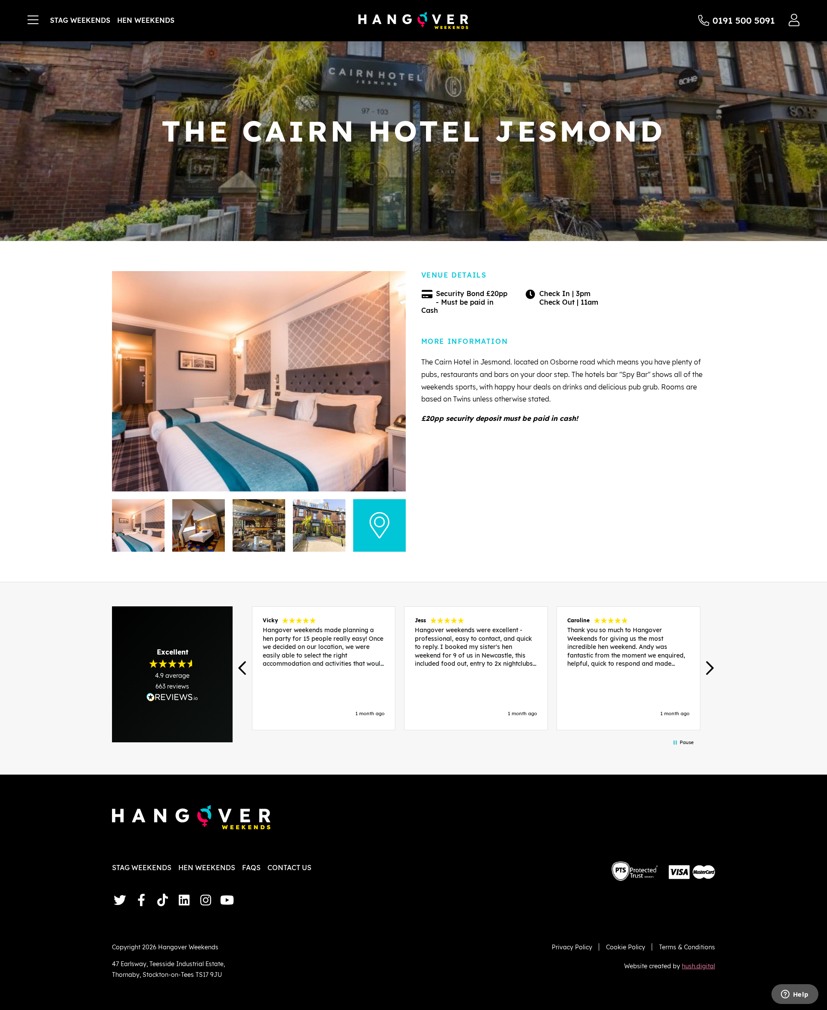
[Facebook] (141, 900)
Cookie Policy (625, 947)
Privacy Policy (572, 947)
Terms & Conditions (687, 947)
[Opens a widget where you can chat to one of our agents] (794, 995)
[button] (243, 668)
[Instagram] (205, 900)
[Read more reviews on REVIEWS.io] (172, 697)
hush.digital (698, 966)
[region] (476, 668)
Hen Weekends (145, 20)
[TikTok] (163, 900)
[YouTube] (227, 900)
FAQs (251, 867)
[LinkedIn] (184, 900)
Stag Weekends (80, 20)
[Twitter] (119, 900)
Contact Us (289, 867)
